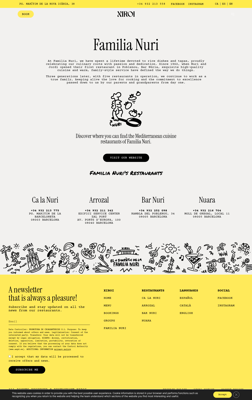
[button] (232, 14)
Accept (222, 394)
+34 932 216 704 (207, 210)
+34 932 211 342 (99, 210)
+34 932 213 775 (45, 210)
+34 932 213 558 (151, 3)
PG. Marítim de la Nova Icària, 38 (47, 3)
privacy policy (62, 349)
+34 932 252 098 (153, 210)
